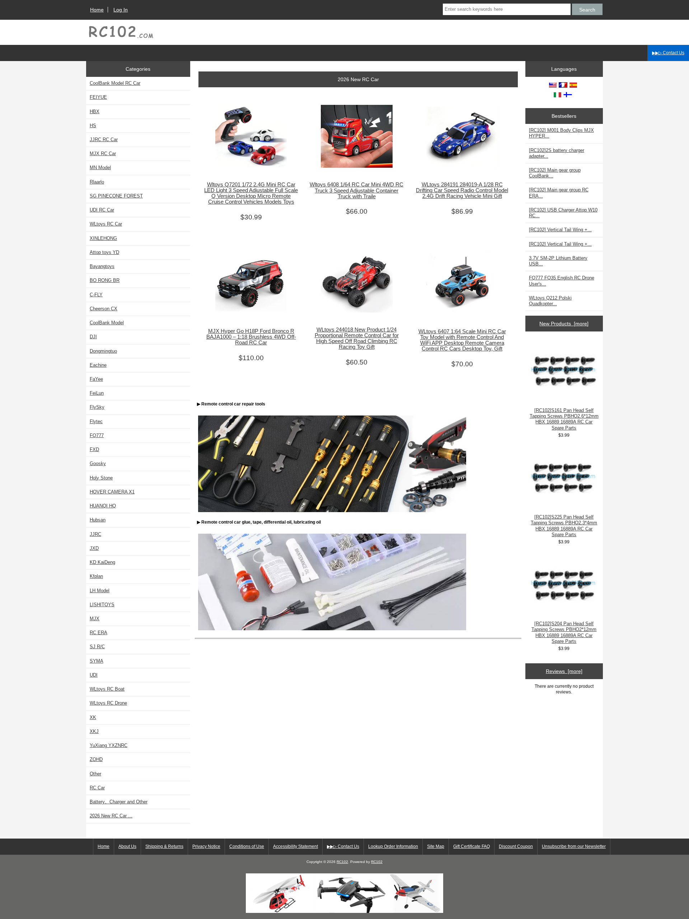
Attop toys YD (104, 252)
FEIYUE (98, 97)
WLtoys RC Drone (108, 703)
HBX (94, 111)
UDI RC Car (102, 210)
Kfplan (96, 576)
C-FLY (96, 294)
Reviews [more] (564, 671)
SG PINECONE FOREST (116, 196)
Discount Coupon (516, 846)
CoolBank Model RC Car (115, 83)
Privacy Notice (206, 846)
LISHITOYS (102, 604)
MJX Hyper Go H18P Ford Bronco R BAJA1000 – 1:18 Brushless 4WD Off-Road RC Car (251, 336)
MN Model (100, 167)
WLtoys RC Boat (107, 689)
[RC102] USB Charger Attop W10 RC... (563, 212)
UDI (94, 675)
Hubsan (98, 520)
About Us (127, 846)
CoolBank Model (107, 322)
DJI (93, 336)
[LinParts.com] (344, 911)
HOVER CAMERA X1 (112, 492)
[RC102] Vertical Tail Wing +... (560, 229)
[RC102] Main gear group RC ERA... (559, 192)
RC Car (97, 787)
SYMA (96, 661)
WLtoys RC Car (106, 224)
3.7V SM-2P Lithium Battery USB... (558, 260)
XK (93, 717)
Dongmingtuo (103, 351)
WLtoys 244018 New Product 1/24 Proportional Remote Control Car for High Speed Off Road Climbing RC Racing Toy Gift (357, 338)
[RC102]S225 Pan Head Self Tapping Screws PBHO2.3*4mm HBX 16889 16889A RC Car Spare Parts (564, 525)
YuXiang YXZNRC (108, 745)
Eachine (98, 365)
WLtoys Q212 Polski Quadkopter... (550, 300)
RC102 (342, 862)
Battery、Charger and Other (118, 801)
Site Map (435, 846)
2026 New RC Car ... (111, 815)
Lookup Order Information (393, 846)
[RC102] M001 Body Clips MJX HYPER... (561, 133)
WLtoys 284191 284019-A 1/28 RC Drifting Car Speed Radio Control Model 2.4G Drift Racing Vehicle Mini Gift (462, 190)
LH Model (99, 590)
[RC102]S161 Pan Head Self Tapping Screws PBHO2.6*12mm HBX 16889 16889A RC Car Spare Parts (564, 419)
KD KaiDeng (102, 562)
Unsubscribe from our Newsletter (574, 846)
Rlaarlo (97, 182)
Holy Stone (101, 478)
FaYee (96, 379)
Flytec (96, 421)
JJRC (95, 534)
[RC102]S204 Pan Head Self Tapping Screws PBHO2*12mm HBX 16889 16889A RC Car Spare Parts (563, 632)
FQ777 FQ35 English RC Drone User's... (561, 280)
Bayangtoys (102, 266)
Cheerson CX (103, 308)
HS (93, 125)
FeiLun (97, 393)
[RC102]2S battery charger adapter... (556, 153)
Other (95, 773)
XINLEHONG (103, 238)
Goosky (98, 463)
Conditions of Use (246, 846)
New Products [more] (564, 323)
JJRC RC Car (104, 139)
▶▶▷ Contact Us (668, 52)
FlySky (97, 407)
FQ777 (97, 435)
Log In (120, 10)
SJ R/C (97, 646)
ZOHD (96, 759)
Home (97, 10)
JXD (94, 548)
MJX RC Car (103, 153)
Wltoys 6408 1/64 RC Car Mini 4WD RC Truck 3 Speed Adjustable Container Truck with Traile (356, 190)
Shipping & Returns (164, 846)
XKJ (94, 731)
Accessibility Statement (295, 846)
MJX (94, 618)
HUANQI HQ (103, 506)
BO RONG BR (104, 280)
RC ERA (98, 632)
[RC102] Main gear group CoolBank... (555, 172)
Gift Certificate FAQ (471, 846)
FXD (94, 449)
